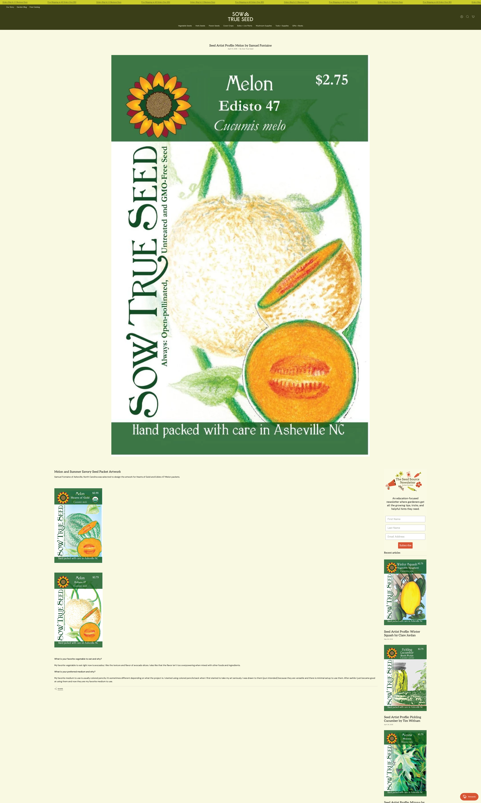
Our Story (10, 7)
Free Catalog (35, 7)
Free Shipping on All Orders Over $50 (62, 2)
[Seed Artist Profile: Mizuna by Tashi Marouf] (405, 763)
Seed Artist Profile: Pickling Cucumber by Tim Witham (402, 719)
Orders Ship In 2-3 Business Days (15, 2)
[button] (228, 26)
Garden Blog (22, 7)
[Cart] (473, 17)
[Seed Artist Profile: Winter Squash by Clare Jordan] (405, 592)
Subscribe (405, 545)
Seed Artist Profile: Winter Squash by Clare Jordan (402, 633)
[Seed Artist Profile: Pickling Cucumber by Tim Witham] (405, 678)
